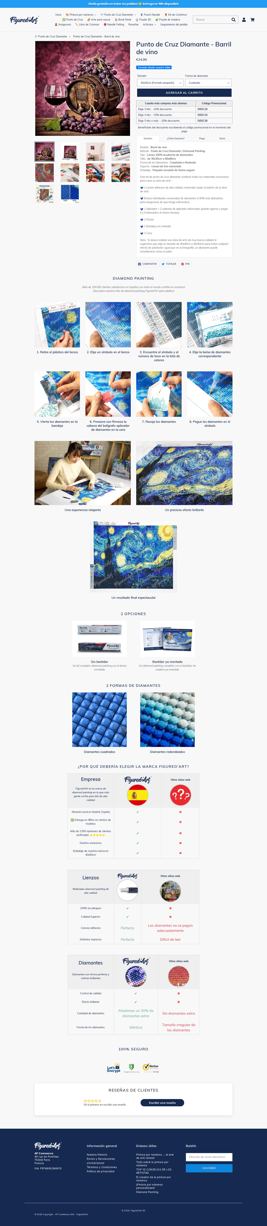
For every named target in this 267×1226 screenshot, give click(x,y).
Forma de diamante (196, 76)
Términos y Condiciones (102, 1167)
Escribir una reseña (162, 1103)
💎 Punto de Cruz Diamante (51, 36)
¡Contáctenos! (95, 1162)
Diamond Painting (147, 1191)
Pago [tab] (202, 138)
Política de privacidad (101, 1171)
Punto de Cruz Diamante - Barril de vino (96, 36)
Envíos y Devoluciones (101, 1158)
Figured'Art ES (138, 1210)
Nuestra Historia (97, 1154)
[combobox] (215, 20)
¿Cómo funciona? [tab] (176, 138)
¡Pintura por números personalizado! (149, 1186)
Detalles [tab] (148, 138)
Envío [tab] (222, 138)
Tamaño (141, 76)
